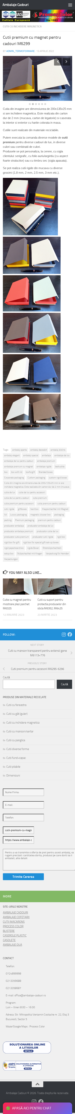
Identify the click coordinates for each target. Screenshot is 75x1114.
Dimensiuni (13, 775)
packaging (59, 514)
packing (8, 520)
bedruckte (59, 466)
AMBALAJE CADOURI (15, 912)
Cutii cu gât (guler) (17, 714)
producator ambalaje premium (18, 531)
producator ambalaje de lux (40, 525)
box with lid (16, 472)
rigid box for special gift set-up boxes (41, 542)
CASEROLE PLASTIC (15, 935)
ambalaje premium (46, 461)
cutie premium (40, 498)
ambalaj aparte (19, 450)
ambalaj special (30, 455)
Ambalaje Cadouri (15, 4)
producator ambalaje (14, 525)
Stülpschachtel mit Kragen (29, 553)
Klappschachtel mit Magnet (55, 509)
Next (66, 62)
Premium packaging (24, 520)
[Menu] (70, 5)
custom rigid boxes (58, 477)
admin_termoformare (20, 51)
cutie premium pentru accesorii (19, 503)
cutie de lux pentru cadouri (16, 498)
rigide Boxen (33, 548)
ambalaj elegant (12, 455)
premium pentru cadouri (49, 520)
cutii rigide (9, 509)
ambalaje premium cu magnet (18, 466)
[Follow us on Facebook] (70, 634)
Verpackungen (11, 559)
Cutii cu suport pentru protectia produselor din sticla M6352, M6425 (52, 604)
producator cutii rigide (42, 537)
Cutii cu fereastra (16, 705)
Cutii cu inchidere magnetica (22, 26)
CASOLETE (9, 940)
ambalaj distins (58, 450)
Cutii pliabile (13, 766)
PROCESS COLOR (13, 926)
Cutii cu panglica (15, 740)
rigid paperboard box (14, 548)
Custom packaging (36, 477)
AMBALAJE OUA (12, 944)
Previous (58, 62)
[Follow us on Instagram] (63, 634)
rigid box (61, 537)
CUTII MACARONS (14, 921)
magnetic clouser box (40, 514)
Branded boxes (46, 472)
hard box (34, 509)
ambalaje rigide (44, 466)
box (6, 472)
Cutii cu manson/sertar (19, 731)
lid (5, 514)
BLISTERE (9, 931)
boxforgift (30, 472)
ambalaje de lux (61, 455)
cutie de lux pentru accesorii (32, 492)
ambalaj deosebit (38, 450)
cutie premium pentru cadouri (52, 503)
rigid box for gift (11, 542)
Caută (6, 677)
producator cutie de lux (47, 531)
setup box (8, 553)
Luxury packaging (18, 514)
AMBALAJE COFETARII (16, 917)
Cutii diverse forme (17, 749)
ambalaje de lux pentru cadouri (18, 461)
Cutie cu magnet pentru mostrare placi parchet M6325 (17, 604)
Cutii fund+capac (16, 758)
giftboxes (22, 509)
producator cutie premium (16, 537)
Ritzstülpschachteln (52, 548)
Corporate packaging (14, 477)
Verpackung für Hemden (57, 553)
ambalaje (46, 455)
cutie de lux (9, 492)
